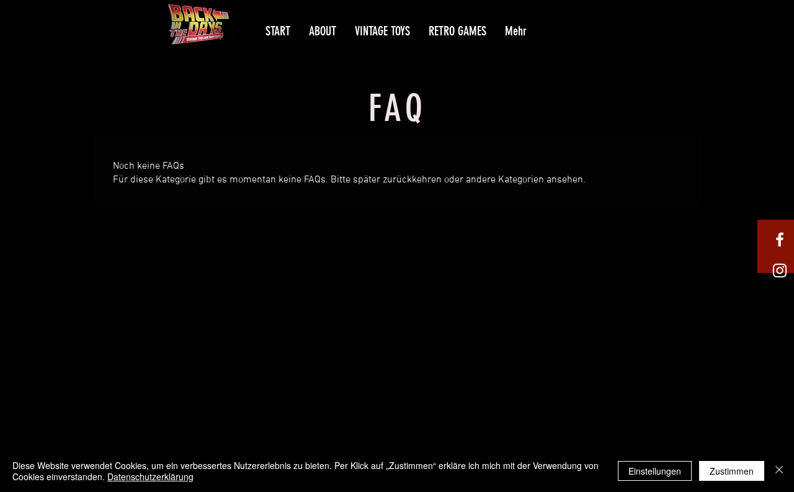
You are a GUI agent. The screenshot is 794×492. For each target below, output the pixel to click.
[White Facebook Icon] (779, 239)
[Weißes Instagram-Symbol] (779, 270)
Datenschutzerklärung (150, 476)
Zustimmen (732, 471)
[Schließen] (779, 471)
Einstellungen (654, 471)
